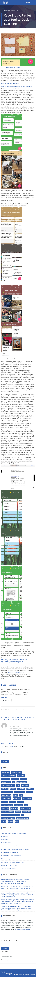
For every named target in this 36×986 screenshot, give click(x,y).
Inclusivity (30, 788)
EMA (18, 785)
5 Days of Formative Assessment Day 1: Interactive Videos (17, 902)
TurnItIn (10, 821)
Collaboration (6, 782)
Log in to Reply (16, 726)
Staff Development (25, 808)
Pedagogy (4, 802)
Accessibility (21, 775)
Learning (20, 710)
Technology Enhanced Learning (10, 815)
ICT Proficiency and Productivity (10, 859)
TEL (22, 815)
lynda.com (29, 792)
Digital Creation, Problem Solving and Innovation (15, 849)
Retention (12, 802)
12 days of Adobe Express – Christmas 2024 (13, 833)
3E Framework (5, 772)
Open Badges (16, 798)
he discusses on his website (15, 672)
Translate (14, 960)
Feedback (12, 788)
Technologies (26, 811)
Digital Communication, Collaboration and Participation (16, 846)
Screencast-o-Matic (7, 805)
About (10, 974)
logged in (11, 746)
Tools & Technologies (22, 818)
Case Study (12, 710)
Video (16, 821)
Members (32, 974)
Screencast (21, 802)
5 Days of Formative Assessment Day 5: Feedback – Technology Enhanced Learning (16, 907)
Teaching (18, 811)
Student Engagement (7, 811)
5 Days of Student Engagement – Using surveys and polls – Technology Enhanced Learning (18, 900)
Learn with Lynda (19, 792)
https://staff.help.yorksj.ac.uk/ (22, 929)
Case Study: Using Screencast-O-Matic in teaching (16, 909)
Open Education (27, 798)
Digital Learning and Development (11, 855)
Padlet (26, 710)
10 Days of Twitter (16, 772)
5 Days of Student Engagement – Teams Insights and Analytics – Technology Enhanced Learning (16, 894)
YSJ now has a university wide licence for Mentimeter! (15, 882)
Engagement (25, 785)
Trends (4, 821)
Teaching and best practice (9, 868)
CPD (14, 782)
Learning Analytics (7, 792)
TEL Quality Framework (8, 818)
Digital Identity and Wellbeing (9, 852)
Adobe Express (5, 779)
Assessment (15, 779)
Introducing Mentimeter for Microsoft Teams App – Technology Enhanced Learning (15, 880)
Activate (21, 974)
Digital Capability (13, 10)
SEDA (26, 805)
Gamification (21, 788)
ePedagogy (5, 788)
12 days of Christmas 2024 (8, 775)
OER (21, 795)
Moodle (15, 795)
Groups (27, 974)
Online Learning (6, 798)
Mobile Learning (6, 795)
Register (16, 974)
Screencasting (18, 805)
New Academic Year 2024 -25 (9, 865)
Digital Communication (8, 785)
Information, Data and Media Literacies (12, 862)
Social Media (5, 808)
